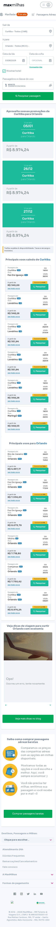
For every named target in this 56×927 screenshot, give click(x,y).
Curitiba (45, 259)
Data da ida (8, 54)
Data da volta (36, 54)
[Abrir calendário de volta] (51, 60)
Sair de (6, 25)
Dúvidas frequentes (13, 855)
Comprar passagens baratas (28, 813)
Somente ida (35, 67)
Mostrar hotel (13, 71)
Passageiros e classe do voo (18, 79)
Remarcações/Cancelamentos (19, 861)
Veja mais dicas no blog (28, 718)
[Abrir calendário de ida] (24, 60)
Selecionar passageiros (28, 85)
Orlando (41, 443)
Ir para (5, 39)
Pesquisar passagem (29, 96)
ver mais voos (14, 288)
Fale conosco (10, 867)
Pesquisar (41, 286)
